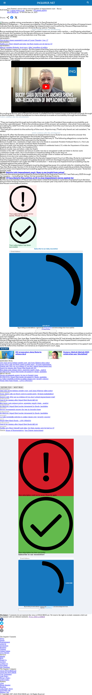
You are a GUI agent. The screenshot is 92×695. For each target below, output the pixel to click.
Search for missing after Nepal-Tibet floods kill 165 (18, 368)
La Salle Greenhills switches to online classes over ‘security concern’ (24, 379)
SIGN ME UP (46, 325)
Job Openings (5, 667)
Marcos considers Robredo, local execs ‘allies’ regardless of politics (24, 47)
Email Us (3, 660)
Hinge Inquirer (5, 685)
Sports (2, 640)
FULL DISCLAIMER (37, 617)
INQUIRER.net (13, 12)
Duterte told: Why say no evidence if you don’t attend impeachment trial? (26, 366)
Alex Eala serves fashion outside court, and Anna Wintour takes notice (25, 363)
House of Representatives (15, 430)
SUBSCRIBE (69, 583)
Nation (3, 10)
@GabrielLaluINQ (40, 10)
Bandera (3, 687)
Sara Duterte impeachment (34, 430)
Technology (4, 646)
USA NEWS (4, 653)
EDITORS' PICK (6, 387)
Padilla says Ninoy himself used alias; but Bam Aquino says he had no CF (26, 44)
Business (3, 647)
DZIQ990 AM (5, 690)
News (2, 638)
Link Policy (4, 676)
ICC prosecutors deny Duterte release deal (28, 353)
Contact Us (4, 664)
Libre (2, 683)
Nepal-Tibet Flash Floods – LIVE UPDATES (16, 381)
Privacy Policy (46, 329)
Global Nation (5, 651)
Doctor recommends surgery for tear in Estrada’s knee (19, 375)
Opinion (3, 649)
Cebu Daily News (6, 689)
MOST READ (18, 387)
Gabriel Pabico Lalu (17, 10)
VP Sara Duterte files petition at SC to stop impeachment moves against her (40, 178)
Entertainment (5, 642)
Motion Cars (4, 692)
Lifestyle (3, 644)
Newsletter (4, 665)
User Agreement (6, 674)
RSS (1, 658)
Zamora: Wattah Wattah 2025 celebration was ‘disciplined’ (76, 353)
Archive (3, 662)
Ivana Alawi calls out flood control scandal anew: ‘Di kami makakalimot (25, 364)
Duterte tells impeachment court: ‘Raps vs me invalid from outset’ (35, 172)
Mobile (2, 656)
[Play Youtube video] (46, 87)
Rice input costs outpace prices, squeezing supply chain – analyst (23, 370)
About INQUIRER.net (8, 671)
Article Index (4, 680)
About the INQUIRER (8, 673)
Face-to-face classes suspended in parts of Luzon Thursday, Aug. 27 (24, 40)
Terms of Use (48, 327)
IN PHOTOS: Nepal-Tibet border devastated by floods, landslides (23, 372)
